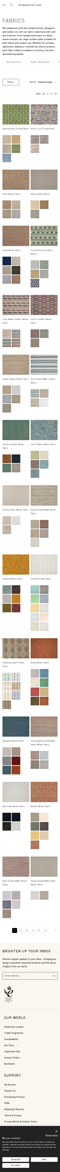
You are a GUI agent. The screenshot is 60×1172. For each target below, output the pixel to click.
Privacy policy (52, 1135)
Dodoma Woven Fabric (12, 579)
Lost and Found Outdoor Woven (42, 252)
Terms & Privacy (12, 1115)
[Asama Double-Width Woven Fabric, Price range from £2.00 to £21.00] (44, 495)
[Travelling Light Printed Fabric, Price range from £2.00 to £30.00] (15, 648)
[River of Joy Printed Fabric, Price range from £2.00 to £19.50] (44, 114)
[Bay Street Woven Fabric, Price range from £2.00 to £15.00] (15, 792)
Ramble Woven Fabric (40, 806)
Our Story (9, 1045)
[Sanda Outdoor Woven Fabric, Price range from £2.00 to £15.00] (15, 365)
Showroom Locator (14, 1027)
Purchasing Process (14, 1097)
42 (47, 94)
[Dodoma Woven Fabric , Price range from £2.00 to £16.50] (15, 564)
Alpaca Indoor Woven (40, 194)
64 (51, 94)
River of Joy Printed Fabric (43, 129)
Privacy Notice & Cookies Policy (20, 1122)
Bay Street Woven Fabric (13, 806)
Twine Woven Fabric (11, 250)
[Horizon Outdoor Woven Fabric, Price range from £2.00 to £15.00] (15, 430)
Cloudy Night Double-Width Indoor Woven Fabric (43, 743)
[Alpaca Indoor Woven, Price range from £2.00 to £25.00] (44, 180)
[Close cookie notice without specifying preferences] (56, 1131)
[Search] (11, 5)
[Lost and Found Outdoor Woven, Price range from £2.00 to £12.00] (44, 236)
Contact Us (10, 1091)
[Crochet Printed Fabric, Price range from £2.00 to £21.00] (44, 564)
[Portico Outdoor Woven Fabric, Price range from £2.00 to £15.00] (44, 305)
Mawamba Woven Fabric (13, 741)
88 (55, 94)
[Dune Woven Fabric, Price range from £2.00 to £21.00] (15, 180)
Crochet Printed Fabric (41, 579)
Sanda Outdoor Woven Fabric (15, 379)
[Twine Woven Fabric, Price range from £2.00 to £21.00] (15, 236)
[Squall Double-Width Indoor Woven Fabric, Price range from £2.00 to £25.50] (44, 867)
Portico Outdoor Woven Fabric (41, 321)
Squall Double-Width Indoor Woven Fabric (43, 883)
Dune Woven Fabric (11, 194)
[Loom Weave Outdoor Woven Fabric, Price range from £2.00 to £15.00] (15, 305)
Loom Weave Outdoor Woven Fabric (15, 321)
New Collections (13, 62)
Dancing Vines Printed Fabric (15, 129)
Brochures (9, 1064)
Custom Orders (12, 1058)
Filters (11, 82)
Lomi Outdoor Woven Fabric (43, 444)
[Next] (56, 930)
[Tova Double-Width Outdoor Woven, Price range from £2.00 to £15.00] (44, 365)
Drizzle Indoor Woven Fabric (15, 510)
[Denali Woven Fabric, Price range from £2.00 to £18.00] (44, 648)
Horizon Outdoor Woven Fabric (13, 446)
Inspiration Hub (12, 1051)
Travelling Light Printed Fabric (13, 664)
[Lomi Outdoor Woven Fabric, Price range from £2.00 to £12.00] (44, 430)
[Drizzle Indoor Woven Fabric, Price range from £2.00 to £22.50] (15, 495)
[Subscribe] (54, 976)
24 (43, 94)
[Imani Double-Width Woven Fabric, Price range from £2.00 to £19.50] (15, 867)
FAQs (7, 1103)
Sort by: (32, 82)
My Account (10, 1085)
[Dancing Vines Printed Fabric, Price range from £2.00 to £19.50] (15, 114)
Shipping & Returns (14, 1109)
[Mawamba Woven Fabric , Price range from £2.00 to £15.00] (15, 726)
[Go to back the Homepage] (30, 5)
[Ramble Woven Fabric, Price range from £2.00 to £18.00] (44, 792)
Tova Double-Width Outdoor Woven (43, 381)
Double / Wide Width (40, 62)
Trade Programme (13, 1033)
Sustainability (11, 1039)
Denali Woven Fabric (40, 663)
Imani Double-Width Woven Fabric (14, 883)
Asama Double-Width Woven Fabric (43, 512)
